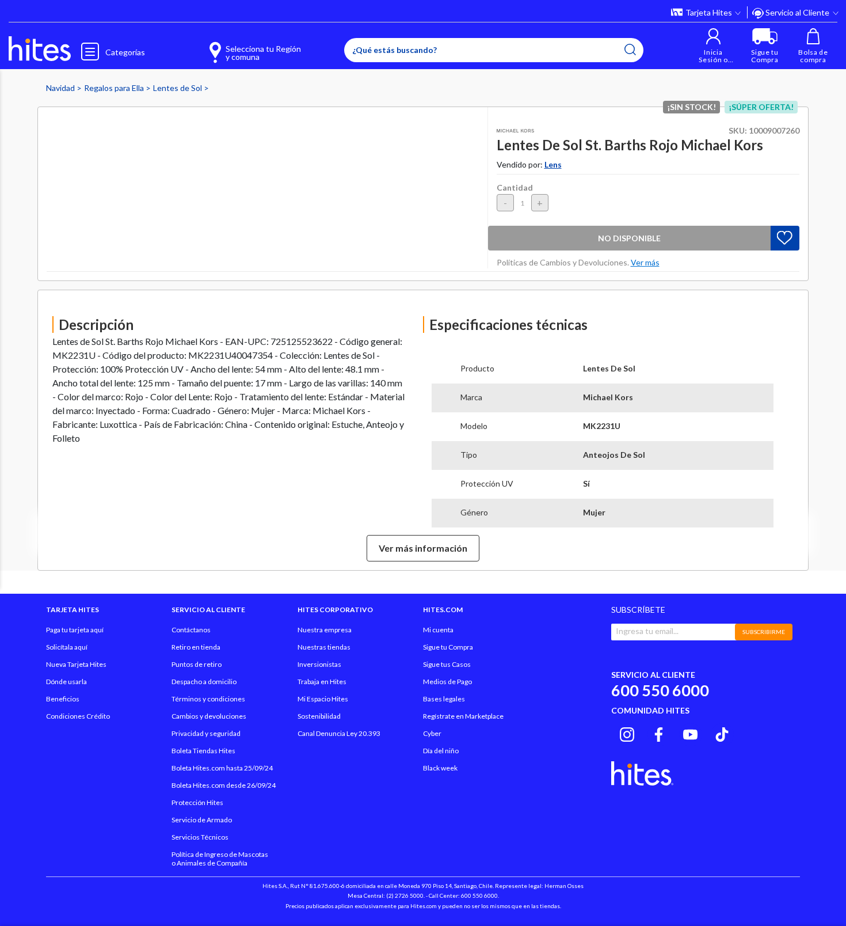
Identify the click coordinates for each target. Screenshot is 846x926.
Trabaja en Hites (322, 681)
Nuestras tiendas (324, 647)
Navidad (61, 88)
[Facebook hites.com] (658, 733)
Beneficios (62, 698)
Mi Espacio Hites (323, 698)
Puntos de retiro (197, 664)
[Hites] (40, 49)
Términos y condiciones (208, 698)
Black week (440, 768)
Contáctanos (191, 629)
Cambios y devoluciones (209, 716)
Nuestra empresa (325, 629)
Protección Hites (197, 802)
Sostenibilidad (319, 716)
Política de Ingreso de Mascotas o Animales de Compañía (220, 858)
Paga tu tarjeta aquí (75, 629)
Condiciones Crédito (78, 716)
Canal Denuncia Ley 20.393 (339, 733)
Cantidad (515, 187)
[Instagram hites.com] (627, 733)
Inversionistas (319, 664)
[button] (713, 45)
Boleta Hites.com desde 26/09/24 (224, 785)
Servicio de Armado (202, 819)
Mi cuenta (438, 629)
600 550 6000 (660, 690)
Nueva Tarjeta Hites (76, 664)
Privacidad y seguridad (206, 733)
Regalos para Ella (115, 88)
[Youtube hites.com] (690, 733)
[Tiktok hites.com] (722, 733)
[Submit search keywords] (630, 49)
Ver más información (423, 547)
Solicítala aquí (66, 647)
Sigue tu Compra (448, 647)
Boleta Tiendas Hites (203, 750)
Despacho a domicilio (204, 681)
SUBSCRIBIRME (763, 631)
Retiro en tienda (196, 647)
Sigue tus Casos (447, 664)
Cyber (432, 733)
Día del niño (441, 750)
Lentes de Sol (178, 88)
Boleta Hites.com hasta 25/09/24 (222, 768)
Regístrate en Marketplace (463, 716)
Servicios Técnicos (200, 837)
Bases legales (444, 698)
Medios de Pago (447, 681)
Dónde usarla (66, 681)
